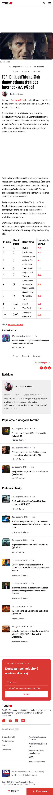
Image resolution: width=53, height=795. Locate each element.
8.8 (39, 284)
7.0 (39, 308)
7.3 (39, 248)
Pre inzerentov (8, 741)
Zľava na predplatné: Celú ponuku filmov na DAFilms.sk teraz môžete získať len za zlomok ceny (31, 524)
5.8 (39, 304)
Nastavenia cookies (37, 762)
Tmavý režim (7, 729)
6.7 (39, 260)
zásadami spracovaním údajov (29, 688)
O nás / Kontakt (8, 737)
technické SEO (9, 784)
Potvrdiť (26, 694)
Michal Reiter (17, 94)
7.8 (39, 314)
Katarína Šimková (20, 532)
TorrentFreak (19, 100)
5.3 (39, 252)
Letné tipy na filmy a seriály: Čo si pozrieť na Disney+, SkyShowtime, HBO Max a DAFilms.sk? (30, 634)
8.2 (39, 296)
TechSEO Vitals (29, 784)
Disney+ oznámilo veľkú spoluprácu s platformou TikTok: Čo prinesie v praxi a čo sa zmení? (31, 568)
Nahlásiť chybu (41, 363)
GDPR (31, 757)
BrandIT (5, 745)
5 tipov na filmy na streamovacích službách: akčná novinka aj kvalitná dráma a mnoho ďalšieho (30, 591)
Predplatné (6, 750)
